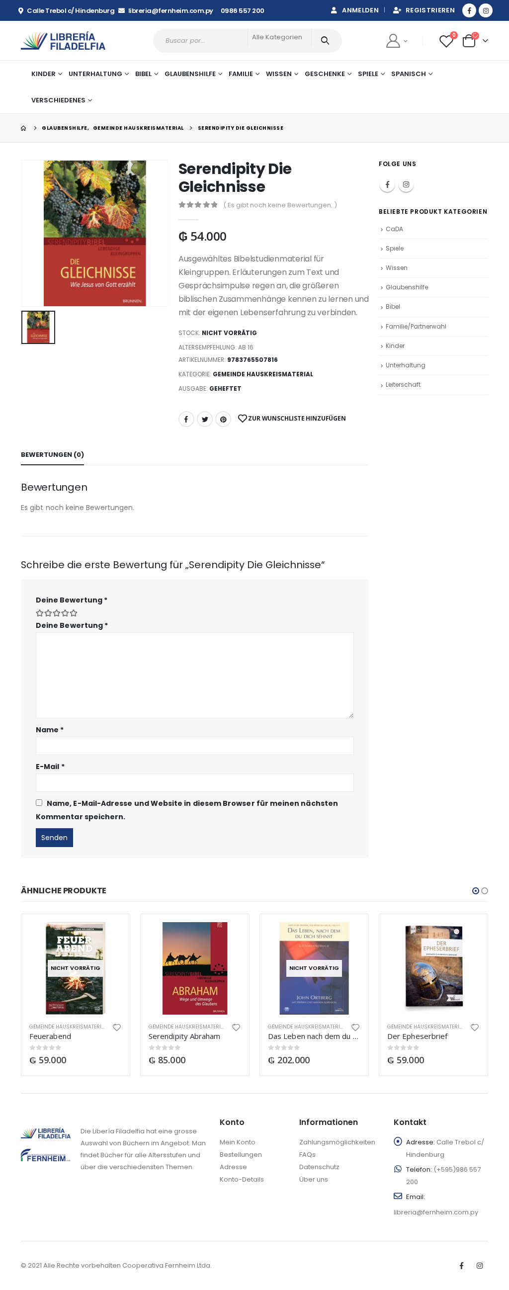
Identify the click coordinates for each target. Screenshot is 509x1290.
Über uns (313, 1179)
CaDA (394, 229)
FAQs (307, 1154)
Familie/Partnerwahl (416, 326)
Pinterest (223, 419)
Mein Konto (237, 1142)
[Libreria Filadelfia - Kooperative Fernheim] (63, 40)
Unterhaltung (405, 365)
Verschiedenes (58, 100)
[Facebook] (469, 10)
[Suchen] (327, 41)
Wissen (397, 267)
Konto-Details (242, 1179)
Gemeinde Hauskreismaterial (263, 374)
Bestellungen (241, 1154)
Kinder (395, 346)
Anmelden (360, 10)
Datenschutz (319, 1167)
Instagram (406, 184)
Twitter (205, 419)
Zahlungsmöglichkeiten (337, 1142)
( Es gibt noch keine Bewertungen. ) (280, 205)
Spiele (368, 74)
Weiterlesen (105, 938)
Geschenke (325, 74)
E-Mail (50, 767)
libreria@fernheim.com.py (436, 1212)
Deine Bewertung (71, 600)
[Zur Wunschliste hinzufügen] (117, 1027)
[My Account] (396, 40)
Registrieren (430, 10)
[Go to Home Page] (24, 128)
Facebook (186, 419)
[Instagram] (486, 10)
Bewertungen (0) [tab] (52, 454)
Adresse (233, 1167)
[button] (475, 891)
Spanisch (408, 74)
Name (50, 730)
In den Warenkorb (225, 938)
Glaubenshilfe (190, 74)
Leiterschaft (403, 384)
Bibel (393, 306)
